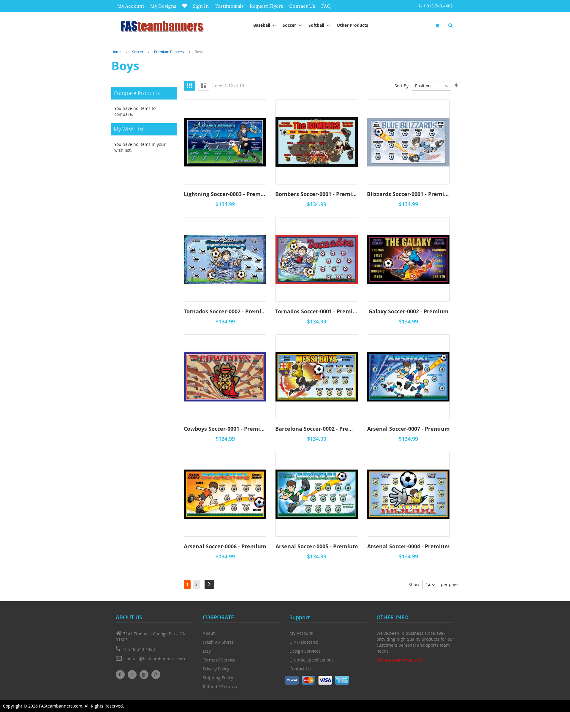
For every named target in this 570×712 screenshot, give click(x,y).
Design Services (305, 651)
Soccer (137, 51)
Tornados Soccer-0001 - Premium (316, 311)
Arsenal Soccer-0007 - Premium (408, 428)
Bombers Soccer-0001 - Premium (316, 194)
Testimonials (229, 6)
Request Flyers (266, 6)
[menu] (310, 25)
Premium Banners (169, 51)
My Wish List (184, 5)
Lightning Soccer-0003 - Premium (225, 194)
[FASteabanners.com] (161, 26)
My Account (130, 6)
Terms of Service (219, 660)
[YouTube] (144, 674)
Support (299, 617)
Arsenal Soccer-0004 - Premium (408, 546)
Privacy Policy (216, 669)
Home (116, 51)
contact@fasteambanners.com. (155, 659)
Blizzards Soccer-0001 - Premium (408, 194)
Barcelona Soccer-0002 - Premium (316, 428)
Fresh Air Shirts (218, 642)
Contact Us (302, 6)
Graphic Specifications (311, 660)
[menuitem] (263, 25)
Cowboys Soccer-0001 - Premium (225, 428)
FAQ (326, 6)
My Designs (163, 6)
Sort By (401, 86)
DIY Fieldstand (303, 642)
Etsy (207, 651)
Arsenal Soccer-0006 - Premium (225, 546)
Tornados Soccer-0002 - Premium (225, 311)
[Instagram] (132, 674)
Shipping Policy (218, 678)
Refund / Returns (220, 686)
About (209, 633)
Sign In (201, 6)
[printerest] (155, 674)
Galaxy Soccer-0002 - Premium (408, 311)
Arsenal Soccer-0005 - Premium (317, 546)
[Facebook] (120, 674)
